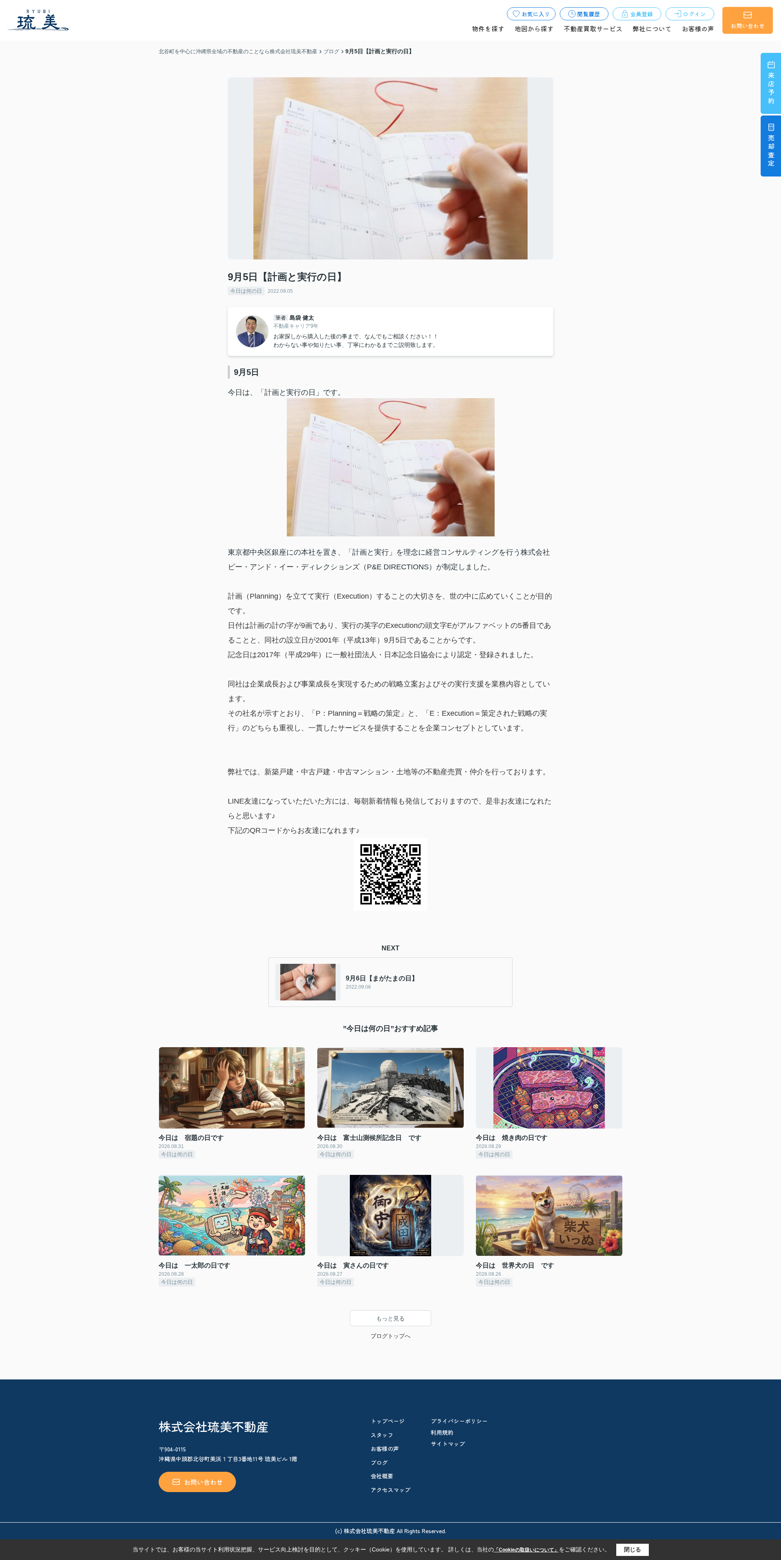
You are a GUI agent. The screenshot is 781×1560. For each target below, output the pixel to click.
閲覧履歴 (588, 14)
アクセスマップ (390, 1490)
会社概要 (382, 1476)
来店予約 (771, 89)
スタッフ (382, 1435)
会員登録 (641, 14)
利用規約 (442, 1432)
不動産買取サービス (593, 28)
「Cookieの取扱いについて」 (526, 1550)
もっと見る (390, 1318)
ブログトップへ (390, 1336)
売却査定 (771, 151)
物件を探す (488, 28)
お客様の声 (698, 28)
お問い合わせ (748, 26)
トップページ (388, 1421)
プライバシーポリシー (459, 1421)
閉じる (632, 1549)
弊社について (652, 28)
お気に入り (535, 14)
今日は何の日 (246, 291)
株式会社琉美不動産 (213, 1426)
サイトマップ (448, 1444)
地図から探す (534, 28)
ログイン (694, 14)
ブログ (379, 1462)
